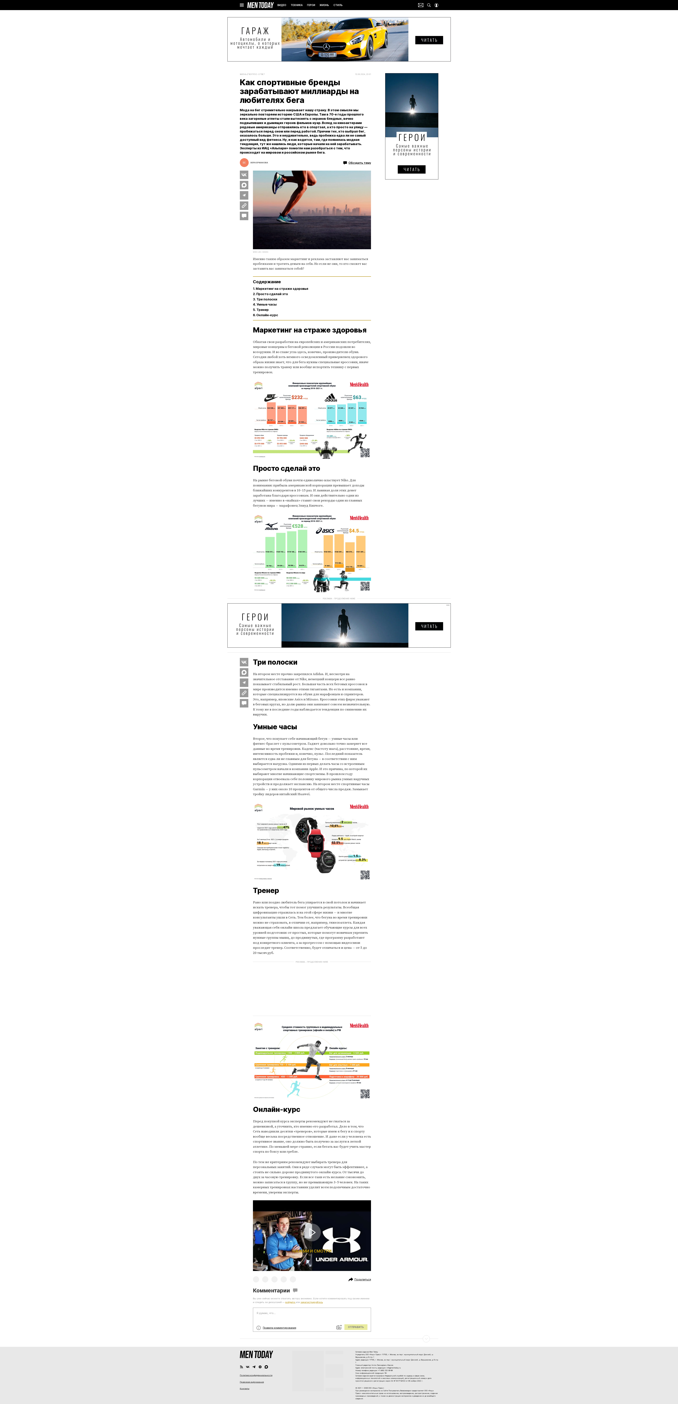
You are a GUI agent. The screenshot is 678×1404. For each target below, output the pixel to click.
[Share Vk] (244, 175)
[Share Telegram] (244, 195)
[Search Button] (429, 5)
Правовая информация (252, 1382)
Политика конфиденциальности (256, 1375)
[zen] (260, 1367)
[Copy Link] (244, 205)
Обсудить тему (359, 163)
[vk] (247, 1367)
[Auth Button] (436, 5)
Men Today (260, 5)
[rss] (241, 1367)
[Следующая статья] (339, 1338)
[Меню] (242, 5)
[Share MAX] (244, 185)
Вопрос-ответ (257, 74)
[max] (266, 1367)
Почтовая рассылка (420, 5)
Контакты (244, 1388)
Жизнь (243, 74)
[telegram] (254, 1367)
